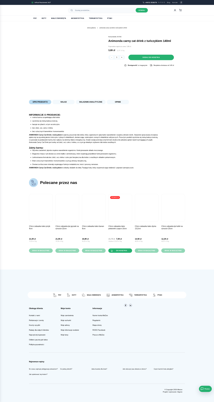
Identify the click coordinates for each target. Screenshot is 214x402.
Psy (35, 18)
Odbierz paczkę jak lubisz (38, 340)
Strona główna (91, 28)
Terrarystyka (95, 18)
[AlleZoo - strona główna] (39, 10)
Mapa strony (97, 325)
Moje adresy (65, 325)
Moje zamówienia (67, 315)
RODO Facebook (99, 330)
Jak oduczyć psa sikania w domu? (135, 369)
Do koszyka (121, 250)
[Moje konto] (175, 10)
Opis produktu (40, 102)
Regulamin (96, 320)
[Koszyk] (180, 10)
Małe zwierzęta (58, 18)
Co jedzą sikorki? (66, 369)
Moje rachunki (66, 320)
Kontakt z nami (34, 315)
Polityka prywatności (36, 344)
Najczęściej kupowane (37, 335)
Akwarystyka (77, 18)
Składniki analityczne (90, 102)
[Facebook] (181, 2)
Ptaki (109, 18)
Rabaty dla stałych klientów (39, 330)
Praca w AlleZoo (98, 335)
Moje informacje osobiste (70, 330)
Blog (168, 2)
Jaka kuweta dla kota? (99, 369)
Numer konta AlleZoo (100, 315)
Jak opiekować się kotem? (38, 374)
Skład (63, 102)
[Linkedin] (130, 305)
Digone (179, 392)
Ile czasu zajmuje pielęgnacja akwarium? (43, 369)
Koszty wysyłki (34, 325)
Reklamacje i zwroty (36, 320)
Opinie (118, 102)
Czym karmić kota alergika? (163, 369)
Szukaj (142, 10)
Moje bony (64, 335)
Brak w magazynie (40, 250)
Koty (44, 18)
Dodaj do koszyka (151, 57)
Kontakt (175, 2)
